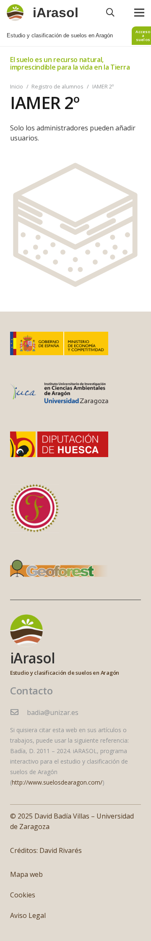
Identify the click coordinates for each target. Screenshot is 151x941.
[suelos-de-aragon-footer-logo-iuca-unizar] (59, 393)
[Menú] (139, 12)
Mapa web (26, 874)
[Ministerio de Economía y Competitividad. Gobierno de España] (59, 343)
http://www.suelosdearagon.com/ (57, 782)
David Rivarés (60, 850)
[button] (110, 12)
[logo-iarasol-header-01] (15, 12)
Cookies (22, 894)
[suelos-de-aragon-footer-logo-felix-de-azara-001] (34, 508)
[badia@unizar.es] (18, 712)
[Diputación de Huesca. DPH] (59, 444)
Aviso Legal (28, 915)
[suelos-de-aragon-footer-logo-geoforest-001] (59, 571)
